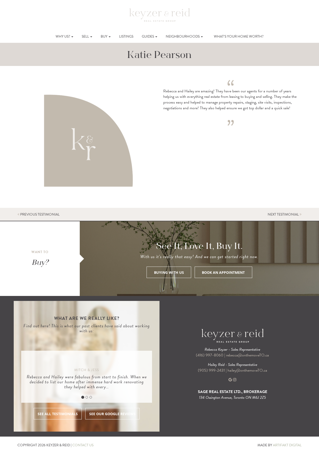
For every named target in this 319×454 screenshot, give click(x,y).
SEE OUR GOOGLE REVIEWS (112, 413)
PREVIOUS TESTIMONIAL (39, 214)
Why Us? (63, 36)
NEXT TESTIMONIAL (284, 214)
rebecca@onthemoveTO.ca (247, 355)
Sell (86, 36)
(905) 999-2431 (212, 370)
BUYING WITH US (169, 272)
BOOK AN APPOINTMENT (223, 272)
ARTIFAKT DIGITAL (287, 445)
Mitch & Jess (86, 370)
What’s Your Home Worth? (238, 36)
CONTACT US (82, 445)
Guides (148, 36)
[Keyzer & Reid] (159, 15)
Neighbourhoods (183, 36)
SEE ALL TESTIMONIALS (58, 413)
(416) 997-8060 (209, 355)
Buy (104, 36)
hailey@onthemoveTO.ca (247, 370)
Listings (126, 36)
